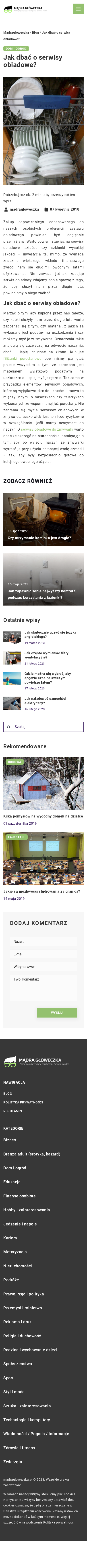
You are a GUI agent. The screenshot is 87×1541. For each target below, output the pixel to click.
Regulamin (12, 1111)
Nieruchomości (17, 1266)
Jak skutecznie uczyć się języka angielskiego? (51, 634)
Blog (7, 1093)
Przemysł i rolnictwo (22, 1308)
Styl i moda (14, 1391)
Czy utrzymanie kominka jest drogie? (39, 538)
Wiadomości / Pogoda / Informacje (36, 1433)
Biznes (9, 1140)
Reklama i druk (17, 1321)
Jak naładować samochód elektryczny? (45, 701)
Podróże (11, 1279)
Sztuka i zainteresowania (27, 1406)
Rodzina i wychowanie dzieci (30, 1349)
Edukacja (12, 1181)
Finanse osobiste (19, 1196)
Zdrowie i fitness (19, 1447)
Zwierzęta (12, 1461)
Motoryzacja (15, 1251)
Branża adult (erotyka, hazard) (31, 1154)
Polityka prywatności (23, 1102)
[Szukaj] (8, 727)
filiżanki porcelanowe (22, 358)
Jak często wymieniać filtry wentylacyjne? (47, 655)
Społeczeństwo (17, 1363)
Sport (8, 1377)
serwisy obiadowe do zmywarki (47, 429)
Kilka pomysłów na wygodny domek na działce (43, 816)
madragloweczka (24, 209)
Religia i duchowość (22, 1336)
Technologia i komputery (26, 1419)
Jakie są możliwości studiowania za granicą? (41, 891)
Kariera (10, 1238)
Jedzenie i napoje (20, 1224)
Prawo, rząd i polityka (23, 1294)
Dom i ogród (16, 48)
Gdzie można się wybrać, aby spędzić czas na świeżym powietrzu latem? (48, 678)
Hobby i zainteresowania (26, 1210)
